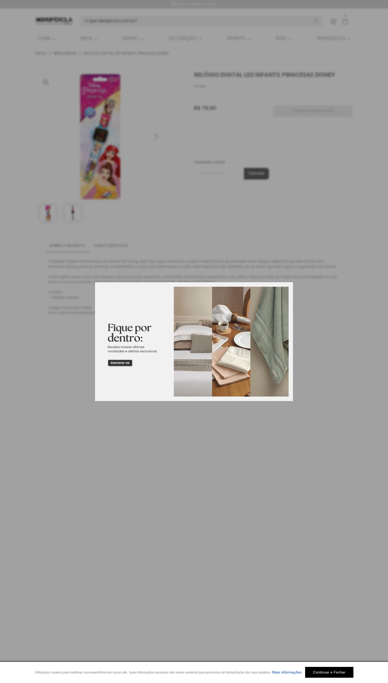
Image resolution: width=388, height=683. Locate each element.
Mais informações (287, 672)
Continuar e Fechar (329, 672)
